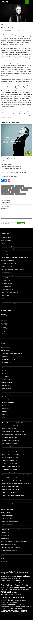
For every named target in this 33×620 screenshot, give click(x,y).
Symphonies (28, 606)
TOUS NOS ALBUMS (6, 420)
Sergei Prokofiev (21, 605)
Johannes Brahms (9, 591)
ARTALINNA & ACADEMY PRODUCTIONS (11, 353)
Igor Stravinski (19, 589)
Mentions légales (5, 350)
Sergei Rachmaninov (6, 606)
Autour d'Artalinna (5, 240)
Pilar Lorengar (6, 191)
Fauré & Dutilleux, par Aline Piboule (11, 477)
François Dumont (6, 362)
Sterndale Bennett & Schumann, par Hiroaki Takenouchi (15, 483)
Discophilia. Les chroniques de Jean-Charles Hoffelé (14, 275)
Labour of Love (4, 318)
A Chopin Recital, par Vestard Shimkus (11, 498)
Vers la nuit (3, 327)
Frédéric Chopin (21, 585)
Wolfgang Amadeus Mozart (14, 610)
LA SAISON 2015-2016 (7, 524)
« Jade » (3, 414)
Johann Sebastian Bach (11, 594)
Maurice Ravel (7, 600)
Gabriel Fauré (4, 588)
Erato (22, 581)
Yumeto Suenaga (5, 538)
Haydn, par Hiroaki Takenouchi (9, 437)
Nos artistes (5, 356)
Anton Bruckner (23, 572)
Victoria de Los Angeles (7, 193)
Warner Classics (6, 608)
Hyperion (12, 589)
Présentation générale (7, 515)
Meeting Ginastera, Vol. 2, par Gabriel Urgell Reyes (14, 480)
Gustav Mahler (13, 588)
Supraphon (23, 606)
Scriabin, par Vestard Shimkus (8, 544)
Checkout (3, 558)
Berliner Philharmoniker (24, 573)
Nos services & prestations (7, 509)
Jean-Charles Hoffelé (19, 30)
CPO (14, 578)
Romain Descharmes (7, 370)
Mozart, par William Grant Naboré (10, 486)
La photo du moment (7, 301)
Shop (2, 553)
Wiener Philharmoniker (16, 608)
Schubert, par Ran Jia (7, 449)
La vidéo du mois (6, 251)
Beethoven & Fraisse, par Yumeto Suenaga (12, 506)
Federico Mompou (6, 188)
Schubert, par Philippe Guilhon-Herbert (11, 425)
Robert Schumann (8, 604)
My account (4, 561)
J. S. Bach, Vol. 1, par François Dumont (11, 463)
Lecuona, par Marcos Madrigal (9, 451)
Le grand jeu (4, 314)
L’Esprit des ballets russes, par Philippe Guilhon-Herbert (15, 423)
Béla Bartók (4, 576)
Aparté (11, 573)
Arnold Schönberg (16, 573)
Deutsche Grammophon (8, 186)
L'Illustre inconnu (6, 283)
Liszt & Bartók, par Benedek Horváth (11, 469)
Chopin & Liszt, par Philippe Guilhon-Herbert (13, 454)
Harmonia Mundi (25, 588)
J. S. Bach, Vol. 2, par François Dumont (11, 472)
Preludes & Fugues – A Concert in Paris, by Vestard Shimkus (16, 501)
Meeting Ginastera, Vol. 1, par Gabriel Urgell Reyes (14, 434)
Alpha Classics (14, 572)
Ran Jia (4, 391)
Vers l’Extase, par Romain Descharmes (11, 443)
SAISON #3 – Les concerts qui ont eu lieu (12, 532)
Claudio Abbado (4, 578)
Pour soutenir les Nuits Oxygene (10, 521)
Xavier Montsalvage (20, 193)
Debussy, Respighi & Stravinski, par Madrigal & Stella (14, 541)
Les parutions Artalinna (7, 304)
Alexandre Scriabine (5, 572)
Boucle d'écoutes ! (6, 266)
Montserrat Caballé (15, 189)
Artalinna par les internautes (9, 292)
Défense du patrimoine (6, 260)
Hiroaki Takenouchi (7, 373)
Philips (24, 600)
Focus (2, 24)
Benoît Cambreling (7, 382)
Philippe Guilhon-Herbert (8, 359)
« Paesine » (4, 411)
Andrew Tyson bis (5, 201)
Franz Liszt (16, 583)
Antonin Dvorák (5, 574)
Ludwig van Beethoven (12, 597)
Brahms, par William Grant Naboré (10, 489)
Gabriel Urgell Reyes (7, 365)
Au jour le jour (5, 295)
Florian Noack (5, 385)
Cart (2, 556)
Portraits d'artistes (6, 272)
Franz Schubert (7, 585)
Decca (17, 578)
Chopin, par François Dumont (9, 428)
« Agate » (4, 417)
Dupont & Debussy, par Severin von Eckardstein (13, 495)
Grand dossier (5, 280)
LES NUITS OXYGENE (6, 512)
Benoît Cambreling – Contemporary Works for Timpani (15, 446)
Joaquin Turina (27, 188)
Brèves (3, 243)
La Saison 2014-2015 (7, 518)
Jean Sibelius (26, 589)
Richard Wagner (15, 602)
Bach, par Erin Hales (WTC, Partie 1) (10, 457)
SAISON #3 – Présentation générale (10, 530)
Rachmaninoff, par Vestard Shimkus (10, 440)
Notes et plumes (6, 286)
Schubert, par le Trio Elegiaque (9, 492)
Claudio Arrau (10, 578)
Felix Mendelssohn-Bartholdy (6, 583)
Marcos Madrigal (6, 394)
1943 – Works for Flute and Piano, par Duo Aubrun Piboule (16, 475)
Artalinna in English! (6, 237)
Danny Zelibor (6, 405)
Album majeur (4, 323)
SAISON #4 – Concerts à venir (9, 527)
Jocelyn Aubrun (6, 379)
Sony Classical (16, 606)
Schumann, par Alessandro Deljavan (10, 460)
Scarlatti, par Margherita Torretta (9, 550)
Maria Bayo (5, 189)
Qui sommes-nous (5, 347)
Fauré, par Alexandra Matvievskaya (10, 503)
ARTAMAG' (4, 2)
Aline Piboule (5, 376)
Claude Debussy (23, 576)
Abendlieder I (5, 207)
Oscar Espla (25, 189)
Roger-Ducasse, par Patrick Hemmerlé (10, 547)
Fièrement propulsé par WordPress (8, 618)
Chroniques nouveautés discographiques (12, 269)
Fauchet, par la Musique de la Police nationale (13, 431)
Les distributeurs (5, 535)
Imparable (3, 331)
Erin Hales (5, 396)
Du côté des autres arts (7, 249)
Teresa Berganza (16, 191)
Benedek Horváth (6, 388)
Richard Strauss (6, 602)
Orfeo (15, 600)
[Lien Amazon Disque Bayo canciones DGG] (16, 140)
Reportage (4, 254)
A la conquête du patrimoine (9, 263)
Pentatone (20, 600)
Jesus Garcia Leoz (17, 188)
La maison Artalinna (6, 289)
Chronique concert (6, 246)
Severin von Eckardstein (8, 402)
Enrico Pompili (6, 408)
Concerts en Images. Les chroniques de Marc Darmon (14, 257)
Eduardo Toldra (20, 186)
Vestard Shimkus (6, 368)
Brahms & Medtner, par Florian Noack (11, 466)
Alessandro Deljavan (7, 399)
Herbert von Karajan (5, 589)
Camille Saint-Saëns (12, 576)
